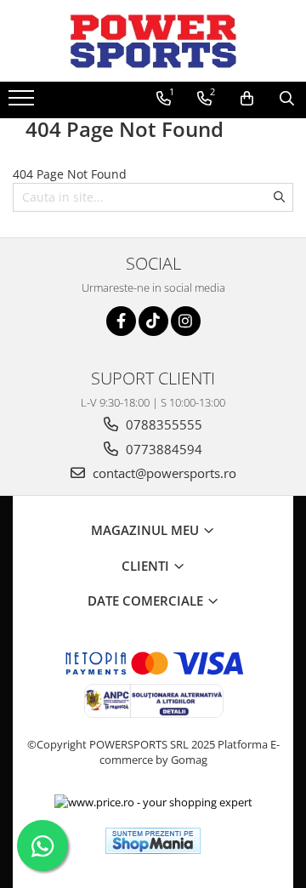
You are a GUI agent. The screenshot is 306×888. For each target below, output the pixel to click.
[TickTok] (153, 321)
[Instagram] (186, 321)
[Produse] (23, 103)
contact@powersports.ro (162, 472)
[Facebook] (121, 321)
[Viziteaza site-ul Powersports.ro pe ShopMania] (153, 841)
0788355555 (162, 424)
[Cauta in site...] (287, 99)
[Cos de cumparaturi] (247, 99)
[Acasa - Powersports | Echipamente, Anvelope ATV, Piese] (153, 41)
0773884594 (162, 449)
